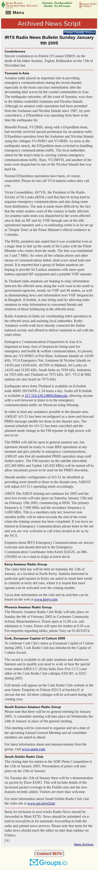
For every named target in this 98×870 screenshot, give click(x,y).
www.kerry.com (45, 599)
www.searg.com (33, 749)
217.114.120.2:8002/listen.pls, (46, 396)
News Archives (84, 844)
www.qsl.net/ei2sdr (41, 803)
